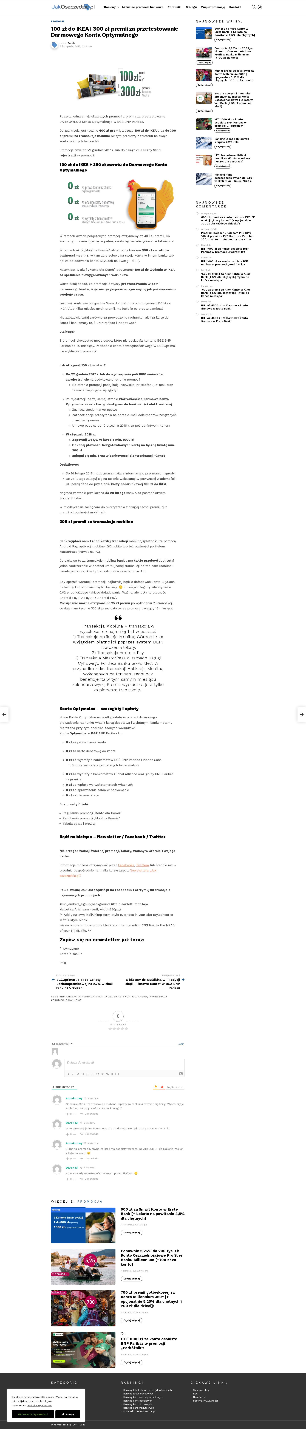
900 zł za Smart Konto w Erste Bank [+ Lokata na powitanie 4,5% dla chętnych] (153, 1213)
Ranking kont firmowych (137, 1404)
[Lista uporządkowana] (87, 1074)
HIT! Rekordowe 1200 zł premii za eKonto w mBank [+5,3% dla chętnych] (232, 158)
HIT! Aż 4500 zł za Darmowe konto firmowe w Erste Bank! (224, 307)
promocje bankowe (67, 1000)
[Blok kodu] (102, 1074)
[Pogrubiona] (67, 1074)
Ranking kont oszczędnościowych (143, 1397)
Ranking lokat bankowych (138, 1393)
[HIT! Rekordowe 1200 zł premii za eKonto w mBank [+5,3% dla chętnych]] (204, 160)
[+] (117, 1073)
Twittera (142, 865)
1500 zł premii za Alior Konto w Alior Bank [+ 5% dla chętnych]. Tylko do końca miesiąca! (225, 277)
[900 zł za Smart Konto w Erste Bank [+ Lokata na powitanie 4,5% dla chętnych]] (83, 1225)
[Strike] (82, 1074)
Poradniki (174, 7)
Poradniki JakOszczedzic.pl (139, 1411)
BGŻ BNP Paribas (65, 996)
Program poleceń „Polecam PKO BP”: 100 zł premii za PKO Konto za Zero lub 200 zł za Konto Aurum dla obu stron (227, 236)
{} (112, 1073)
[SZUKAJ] (254, 7)
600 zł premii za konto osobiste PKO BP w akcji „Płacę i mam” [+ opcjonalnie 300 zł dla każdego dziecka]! (228, 220)
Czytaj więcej (131, 1232)
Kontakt (235, 7)
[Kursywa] (72, 1074)
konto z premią (136, 996)
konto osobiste (109, 996)
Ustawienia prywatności (33, 1414)
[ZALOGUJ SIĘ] (260, 7)
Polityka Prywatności (39, 1405)
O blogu (191, 7)
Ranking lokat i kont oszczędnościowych (147, 1390)
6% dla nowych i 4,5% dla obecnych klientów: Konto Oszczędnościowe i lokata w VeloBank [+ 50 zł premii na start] (233, 100)
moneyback (159, 996)
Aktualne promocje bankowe (142, 7)
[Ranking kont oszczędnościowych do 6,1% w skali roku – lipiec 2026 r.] (204, 179)
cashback (87, 996)
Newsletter (199, 1397)
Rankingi (110, 7)
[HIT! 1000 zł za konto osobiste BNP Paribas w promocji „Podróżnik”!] (83, 1350)
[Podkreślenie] (77, 1074)
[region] (46, 1405)
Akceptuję (68, 1414)
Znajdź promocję (213, 7)
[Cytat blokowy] (97, 1074)
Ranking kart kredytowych (138, 1407)
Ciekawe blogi (201, 1390)
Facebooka (126, 865)
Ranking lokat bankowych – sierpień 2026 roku (233, 140)
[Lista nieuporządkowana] (92, 1074)
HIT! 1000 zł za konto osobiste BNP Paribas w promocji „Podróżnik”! (149, 1343)
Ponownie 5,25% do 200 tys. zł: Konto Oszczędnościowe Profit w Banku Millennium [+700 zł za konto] (151, 1258)
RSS (195, 1393)
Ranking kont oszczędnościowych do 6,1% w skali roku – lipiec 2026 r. (233, 178)
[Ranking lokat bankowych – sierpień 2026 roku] (204, 143)
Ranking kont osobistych (137, 1400)
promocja (90, 1201)
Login (180, 1043)
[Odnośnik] (107, 1074)
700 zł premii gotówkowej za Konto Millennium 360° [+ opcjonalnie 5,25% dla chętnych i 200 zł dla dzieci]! (151, 1299)
